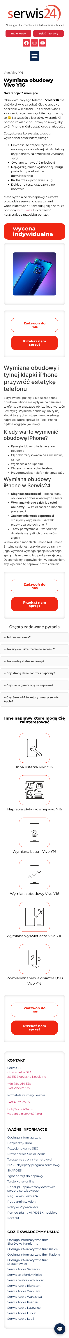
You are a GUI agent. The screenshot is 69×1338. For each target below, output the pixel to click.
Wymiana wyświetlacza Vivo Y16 (34, 936)
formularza (24, 210)
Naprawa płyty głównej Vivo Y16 (34, 809)
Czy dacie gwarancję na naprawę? (29, 685)
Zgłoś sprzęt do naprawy (25, 1176)
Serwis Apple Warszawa (24, 1296)
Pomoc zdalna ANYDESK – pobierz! (32, 1212)
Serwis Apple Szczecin (23, 1269)
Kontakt (13, 1218)
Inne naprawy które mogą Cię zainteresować (34, 720)
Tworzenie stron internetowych (30, 1159)
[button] (34, 56)
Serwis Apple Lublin (21, 1313)
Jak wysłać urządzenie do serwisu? (30, 649)
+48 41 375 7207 (18, 1102)
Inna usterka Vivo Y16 (34, 767)
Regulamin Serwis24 (22, 1196)
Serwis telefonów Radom (25, 1280)
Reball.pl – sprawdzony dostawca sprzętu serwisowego (31, 1188)
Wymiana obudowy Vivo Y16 (34, 894)
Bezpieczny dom (19, 1143)
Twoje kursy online (21, 1181)
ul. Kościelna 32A (19, 1072)
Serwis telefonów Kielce (24, 1274)
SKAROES (14, 1170)
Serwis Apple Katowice (24, 1307)
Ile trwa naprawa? (18, 637)
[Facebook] (26, 43)
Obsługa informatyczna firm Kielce (32, 1249)
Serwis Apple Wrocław (23, 1291)
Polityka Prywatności (22, 1207)
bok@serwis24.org (21, 1109)
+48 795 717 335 (18, 1088)
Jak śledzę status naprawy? (25, 661)
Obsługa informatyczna (24, 1137)
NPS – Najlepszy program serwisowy (33, 1165)
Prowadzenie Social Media (26, 1154)
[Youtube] (42, 43)
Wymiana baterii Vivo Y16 (34, 851)
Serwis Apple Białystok (23, 1285)
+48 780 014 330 (19, 1083)
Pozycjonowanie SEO (22, 1148)
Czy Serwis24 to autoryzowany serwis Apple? (31, 699)
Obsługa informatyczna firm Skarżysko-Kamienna (27, 1241)
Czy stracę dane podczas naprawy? (30, 673)
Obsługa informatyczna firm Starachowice (27, 1261)
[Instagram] (34, 43)
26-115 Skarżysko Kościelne (26, 1076)
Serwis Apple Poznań (22, 1302)
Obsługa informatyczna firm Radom (33, 1254)
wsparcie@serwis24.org (24, 1113)
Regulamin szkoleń (21, 1201)
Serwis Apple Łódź (20, 1318)
